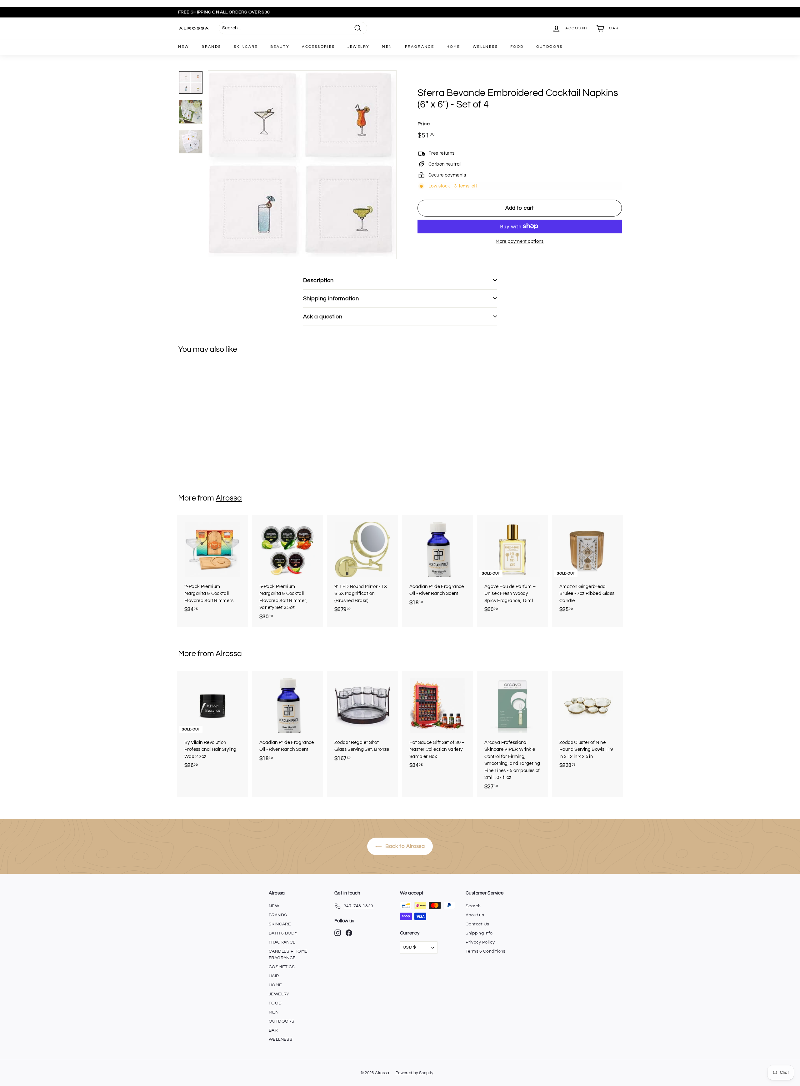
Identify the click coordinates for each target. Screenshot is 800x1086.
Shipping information (331, 298)
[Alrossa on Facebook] (349, 932)
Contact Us (477, 924)
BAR (273, 1030)
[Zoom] (302, 165)
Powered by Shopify (414, 1073)
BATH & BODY (283, 933)
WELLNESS (485, 47)
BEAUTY (279, 47)
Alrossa (229, 498)
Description (318, 280)
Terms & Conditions (486, 951)
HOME (453, 47)
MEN (387, 47)
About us (475, 915)
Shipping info (479, 933)
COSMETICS (282, 967)
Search (473, 906)
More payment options (520, 241)
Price (424, 123)
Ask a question (322, 317)
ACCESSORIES (318, 47)
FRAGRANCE (419, 47)
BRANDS (211, 47)
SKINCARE (246, 47)
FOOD (517, 47)
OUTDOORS (549, 47)
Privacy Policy (480, 942)
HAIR (274, 976)
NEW (183, 47)
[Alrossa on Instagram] (337, 932)
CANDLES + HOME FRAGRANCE (288, 954)
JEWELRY (359, 47)
